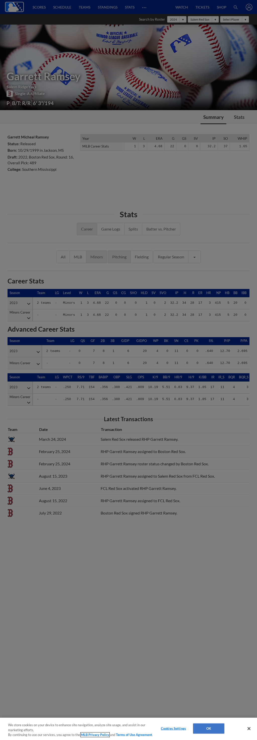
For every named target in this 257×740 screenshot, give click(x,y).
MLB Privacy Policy (95, 735)
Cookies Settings (173, 728)
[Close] (248, 728)
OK (208, 728)
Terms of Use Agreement (134, 735)
